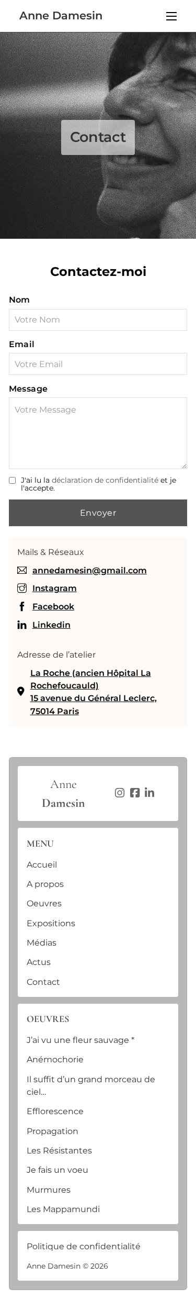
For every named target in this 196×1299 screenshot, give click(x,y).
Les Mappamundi (63, 1209)
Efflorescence (55, 1111)
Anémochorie (55, 1059)
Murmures (49, 1189)
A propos (45, 884)
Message (28, 388)
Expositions (51, 923)
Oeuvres (44, 903)
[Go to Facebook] (135, 793)
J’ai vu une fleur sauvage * (80, 1040)
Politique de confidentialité (84, 1246)
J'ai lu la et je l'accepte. (98, 484)
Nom (19, 299)
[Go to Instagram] (119, 793)
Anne (63, 793)
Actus (39, 962)
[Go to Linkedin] (149, 793)
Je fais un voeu (57, 1169)
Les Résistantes (59, 1150)
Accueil (42, 864)
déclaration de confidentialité (105, 480)
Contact (43, 981)
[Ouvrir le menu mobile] (171, 16)
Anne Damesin (60, 15)
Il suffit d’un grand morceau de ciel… (91, 1085)
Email (22, 344)
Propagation (52, 1131)
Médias (41, 942)
